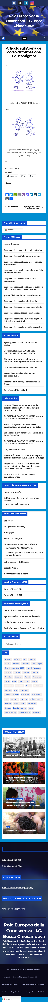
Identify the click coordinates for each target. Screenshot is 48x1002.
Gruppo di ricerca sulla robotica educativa (23, 327)
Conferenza (25, 663)
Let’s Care (8, 521)
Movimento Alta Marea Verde (19, 548)
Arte (24, 659)
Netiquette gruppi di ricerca (10, 984)
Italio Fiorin (38, 685)
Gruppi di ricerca (11, 244)
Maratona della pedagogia (17, 504)
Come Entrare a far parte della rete (12, 992)
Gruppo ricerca (24, 681)
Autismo (7, 663)
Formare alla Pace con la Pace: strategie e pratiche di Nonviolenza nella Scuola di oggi (24, 456)
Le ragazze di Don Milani (15, 390)
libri (15, 690)
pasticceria (14, 699)
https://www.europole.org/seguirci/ (17, 887)
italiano (28, 685)
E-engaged (9, 532)
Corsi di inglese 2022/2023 (14, 668)
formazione (37, 677)
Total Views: (8, 860)
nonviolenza (25, 694)
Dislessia (35, 672)
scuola (31, 708)
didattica (17, 672)
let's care (8, 690)
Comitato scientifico (13, 492)
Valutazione (36, 712)
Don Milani (8, 677)
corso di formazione (34, 668)
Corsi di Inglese (37, 663)
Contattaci (41, 992)
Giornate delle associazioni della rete (21, 367)
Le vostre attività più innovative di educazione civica (19, 476)
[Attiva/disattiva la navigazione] (24, 38)
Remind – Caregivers (13, 538)
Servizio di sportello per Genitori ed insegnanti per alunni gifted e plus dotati (22, 426)
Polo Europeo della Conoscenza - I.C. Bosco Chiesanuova (24, 21)
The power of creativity (14, 527)
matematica (24, 690)
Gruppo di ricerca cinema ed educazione (22, 313)
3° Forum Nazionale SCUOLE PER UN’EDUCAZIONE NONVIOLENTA (19, 352)
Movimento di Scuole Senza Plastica (20, 544)
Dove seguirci (6, 977)
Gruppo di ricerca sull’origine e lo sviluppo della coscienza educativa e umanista (23, 288)
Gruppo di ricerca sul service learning (21, 301)
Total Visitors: (8, 866)
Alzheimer (8, 659)
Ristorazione (32, 703)
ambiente (17, 659)
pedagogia (24, 699)
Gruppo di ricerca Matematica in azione (22, 256)
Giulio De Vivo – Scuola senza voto (20, 622)
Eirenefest (18, 677)
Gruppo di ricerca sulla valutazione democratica (19, 280)
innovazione (20, 685)
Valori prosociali (24, 712)
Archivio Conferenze (12, 774)
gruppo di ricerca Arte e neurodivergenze (22, 295)
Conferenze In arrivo (31, 774)
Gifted (14, 681)
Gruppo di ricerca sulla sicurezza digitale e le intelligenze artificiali (23, 320)
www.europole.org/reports (13, 909)
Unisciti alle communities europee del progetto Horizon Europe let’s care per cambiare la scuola (21, 407)
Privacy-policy (30, 992)
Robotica (8, 708)
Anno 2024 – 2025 (13, 595)
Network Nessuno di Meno (16, 574)
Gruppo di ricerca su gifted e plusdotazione (23, 250)
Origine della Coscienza (14, 449)
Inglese (34, 681)
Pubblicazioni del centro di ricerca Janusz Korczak (22, 499)
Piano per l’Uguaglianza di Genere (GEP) (25, 977)
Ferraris (27, 677)
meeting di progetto (12, 694)
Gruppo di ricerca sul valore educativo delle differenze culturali (23, 271)
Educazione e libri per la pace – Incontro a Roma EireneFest (23, 434)
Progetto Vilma (11, 568)
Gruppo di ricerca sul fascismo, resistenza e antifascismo (23, 263)
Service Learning (10, 712)
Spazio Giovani (15, 752)
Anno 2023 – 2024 (13, 589)
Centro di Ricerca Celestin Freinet (19, 610)
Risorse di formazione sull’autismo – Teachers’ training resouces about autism (23, 360)
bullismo (16, 663)
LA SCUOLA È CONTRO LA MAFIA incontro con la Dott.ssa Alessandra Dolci (23, 417)
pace (6, 699)
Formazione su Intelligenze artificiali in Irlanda (22, 383)
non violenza (36, 694)
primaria (8, 703)
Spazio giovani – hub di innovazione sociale (32, 208)
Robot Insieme (13, 207)
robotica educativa (19, 708)
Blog (7, 752)
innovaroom (9, 685)
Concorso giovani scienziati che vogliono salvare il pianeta (24, 554)
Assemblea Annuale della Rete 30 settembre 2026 (19, 375)
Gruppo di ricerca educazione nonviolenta (23, 307)
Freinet (7, 681)
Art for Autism (10, 799)
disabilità (26, 672)
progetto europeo (19, 703)
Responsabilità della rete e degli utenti (33, 984)
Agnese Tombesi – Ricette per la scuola (22, 616)
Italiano (10, 229)
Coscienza (8, 672)
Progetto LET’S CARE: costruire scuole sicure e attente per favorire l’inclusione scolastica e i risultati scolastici (22, 466)
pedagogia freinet (36, 699)
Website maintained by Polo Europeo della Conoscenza (23, 969)
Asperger (32, 659)
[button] (45, 38)
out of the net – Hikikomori (16, 562)
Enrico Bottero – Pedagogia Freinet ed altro (24, 628)
